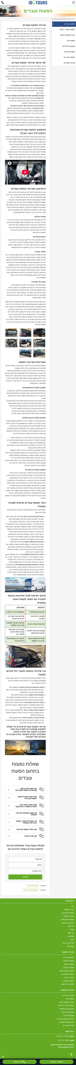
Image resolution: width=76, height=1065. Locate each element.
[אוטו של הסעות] (11, 343)
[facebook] (71, 1054)
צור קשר (71, 933)
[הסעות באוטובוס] (39, 343)
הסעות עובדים (69, 24)
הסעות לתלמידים (67, 974)
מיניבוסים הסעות (67, 923)
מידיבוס (71, 926)
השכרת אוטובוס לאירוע (65, 1019)
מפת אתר (70, 946)
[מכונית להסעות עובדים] (25, 332)
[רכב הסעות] (11, 332)
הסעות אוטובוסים (67, 920)
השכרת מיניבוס (68, 995)
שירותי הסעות (69, 916)
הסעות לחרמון (68, 968)
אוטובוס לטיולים (69, 46)
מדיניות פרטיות (68, 943)
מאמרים (71, 936)
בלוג (72, 940)
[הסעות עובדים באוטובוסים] (39, 332)
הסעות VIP (71, 41)
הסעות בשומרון (68, 981)
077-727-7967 (63, 1040)
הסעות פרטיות (69, 52)
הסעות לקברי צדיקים (66, 1005)
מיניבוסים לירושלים (66, 1022)
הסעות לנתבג (69, 964)
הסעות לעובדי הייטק (67, 30)
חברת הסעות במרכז (67, 35)
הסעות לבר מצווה (67, 984)
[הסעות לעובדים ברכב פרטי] (39, 353)
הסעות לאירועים (68, 913)
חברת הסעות (69, 910)
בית (72, 906)
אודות (72, 930)
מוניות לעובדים (69, 63)
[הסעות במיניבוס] (25, 353)
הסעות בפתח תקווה (66, 971)
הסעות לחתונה (68, 961)
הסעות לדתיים (68, 1016)
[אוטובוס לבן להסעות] (25, 343)
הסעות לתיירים (69, 57)
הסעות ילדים (69, 978)
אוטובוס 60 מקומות (66, 1009)
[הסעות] (38, 2)
